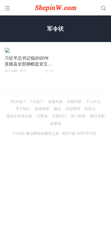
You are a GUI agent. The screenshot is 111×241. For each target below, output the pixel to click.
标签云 (90, 108)
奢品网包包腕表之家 (42, 133)
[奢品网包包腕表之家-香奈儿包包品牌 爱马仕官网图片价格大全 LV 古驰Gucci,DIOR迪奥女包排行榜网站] (55, 7)
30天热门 (18, 101)
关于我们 (22, 108)
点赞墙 (41, 115)
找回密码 (72, 108)
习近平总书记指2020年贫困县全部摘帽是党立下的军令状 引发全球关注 (28, 61)
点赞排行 (59, 115)
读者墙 (55, 123)
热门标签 (78, 115)
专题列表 (55, 101)
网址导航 (97, 115)
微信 (57, 108)
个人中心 (93, 101)
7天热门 (36, 101)
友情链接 (42, 108)
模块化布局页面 (19, 115)
